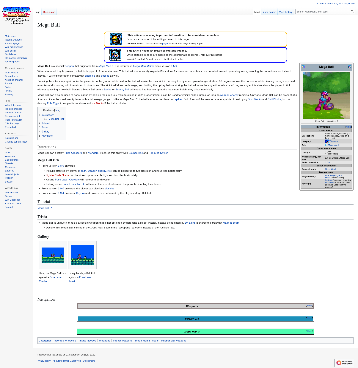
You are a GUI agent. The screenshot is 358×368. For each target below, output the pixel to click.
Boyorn (80, 192)
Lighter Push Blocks (57, 175)
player (165, 43)
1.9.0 (61, 188)
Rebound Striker (158, 152)
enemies (90, 75)
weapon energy (229, 94)
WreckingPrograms (334, 175)
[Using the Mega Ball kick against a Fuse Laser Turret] (82, 255)
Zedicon (328, 180)
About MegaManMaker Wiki (67, 361)
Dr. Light (190, 222)
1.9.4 (61, 192)
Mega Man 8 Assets (146, 340)
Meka (327, 178)
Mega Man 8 (333, 145)
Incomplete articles (65, 340)
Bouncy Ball (122, 89)
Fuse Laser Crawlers (67, 179)
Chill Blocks (274, 99)
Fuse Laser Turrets (74, 184)
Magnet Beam (231, 222)
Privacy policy (44, 361)
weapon (69, 65)
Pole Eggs (53, 103)
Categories (45, 340)
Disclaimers (89, 361)
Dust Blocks (255, 99)
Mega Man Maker (143, 65)
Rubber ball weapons (173, 340)
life (109, 170)
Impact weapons (122, 340)
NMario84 (329, 182)
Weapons (333, 141)
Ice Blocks (98, 103)
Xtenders (93, 152)
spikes (178, 99)
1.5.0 (327, 162)
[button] (10, 127)
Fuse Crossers (73, 152)
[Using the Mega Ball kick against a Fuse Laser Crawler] (53, 255)
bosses (105, 75)
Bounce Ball (136, 152)
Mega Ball (43, 207)
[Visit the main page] (16, 15)
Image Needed (87, 340)
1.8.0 (61, 165)
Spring (108, 89)
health (82, 170)
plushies (109, 188)
